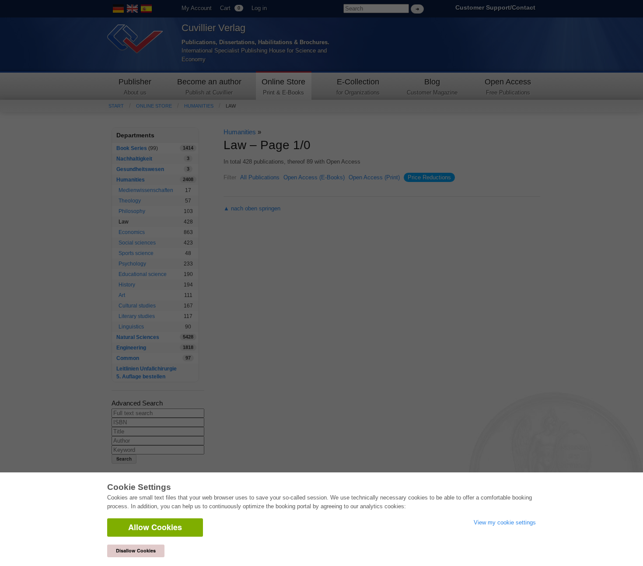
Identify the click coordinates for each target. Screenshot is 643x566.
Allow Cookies (155, 527)
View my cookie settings (505, 522)
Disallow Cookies (136, 550)
